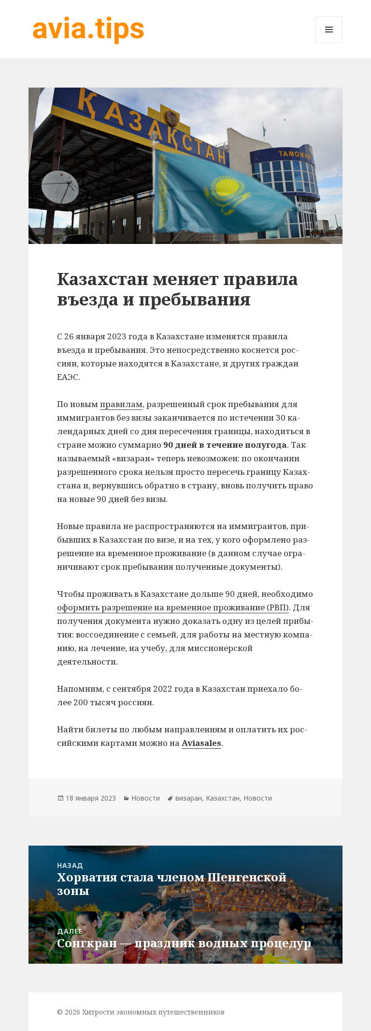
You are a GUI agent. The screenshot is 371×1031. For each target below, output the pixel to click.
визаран (188, 798)
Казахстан (223, 798)
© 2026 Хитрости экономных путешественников (141, 1011)
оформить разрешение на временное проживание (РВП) (173, 607)
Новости (145, 798)
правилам (121, 403)
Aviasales (201, 742)
